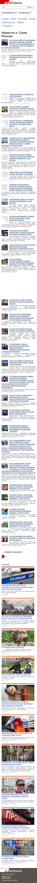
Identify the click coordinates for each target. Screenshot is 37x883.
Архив (13, 19)
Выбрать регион (6, 878)
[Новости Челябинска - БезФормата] (11, 2)
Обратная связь (6, 876)
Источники (22, 19)
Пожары (20, 22)
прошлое (17, 552)
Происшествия (8, 22)
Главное (5, 19)
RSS (16, 880)
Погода (32, 19)
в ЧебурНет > (7, 26)
